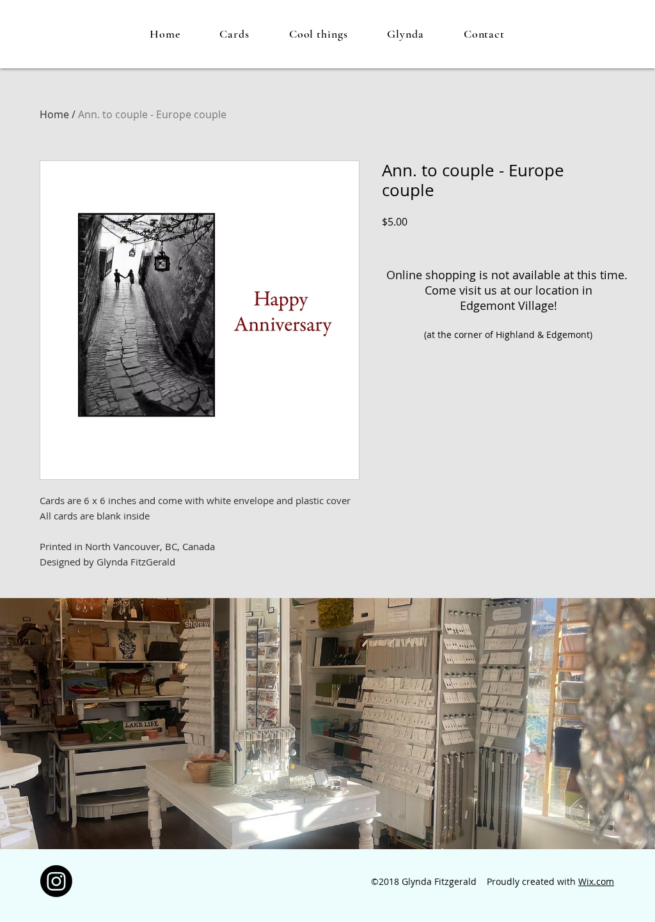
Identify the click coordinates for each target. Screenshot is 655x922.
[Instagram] (56, 881)
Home (54, 114)
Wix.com (596, 881)
